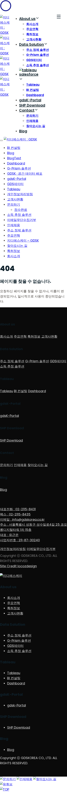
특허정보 (32, 34)
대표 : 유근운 (9, 535)
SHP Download (32, 105)
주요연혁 (32, 29)
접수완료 (20, 209)
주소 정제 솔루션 (37, 50)
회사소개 (32, 24)
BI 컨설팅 (32, 90)
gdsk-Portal (16, 705)
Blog (23, 131)
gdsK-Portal (30, 100)
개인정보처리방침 (20, 194)
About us (27, 18)
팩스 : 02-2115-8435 (15, 514)
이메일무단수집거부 (21, 220)
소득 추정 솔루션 (37, 65)
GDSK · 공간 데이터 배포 (24, 173)
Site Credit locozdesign (18, 566)
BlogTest (14, 158)
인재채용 (32, 121)
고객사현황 (33, 39)
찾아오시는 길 (35, 126)
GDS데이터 (34, 60)
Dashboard (35, 95)
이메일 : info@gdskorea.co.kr (22, 519)
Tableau (32, 85)
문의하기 (32, 115)
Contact (26, 110)
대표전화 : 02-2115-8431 (18, 509)
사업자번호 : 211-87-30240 (20, 540)
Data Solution (31, 44)
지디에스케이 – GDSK (23, 240)
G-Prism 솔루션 (37, 55)
